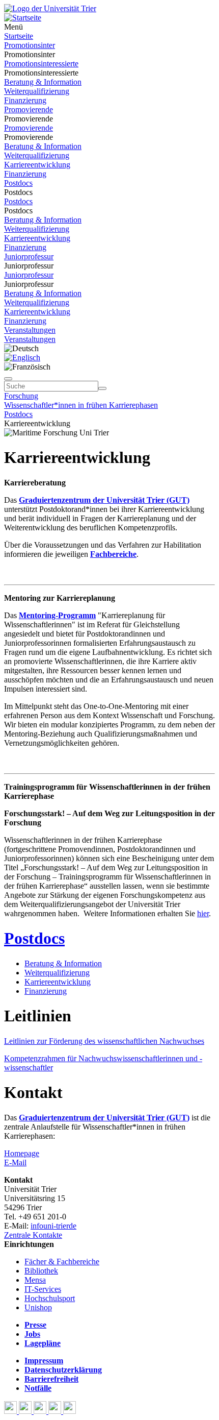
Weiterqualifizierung (36, 91)
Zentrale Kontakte (33, 1235)
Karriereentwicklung (37, 164)
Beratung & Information (42, 82)
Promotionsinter (29, 45)
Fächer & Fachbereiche (61, 1261)
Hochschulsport (49, 1298)
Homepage (21, 1153)
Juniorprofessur (28, 256)
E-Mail (15, 1162)
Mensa (35, 1280)
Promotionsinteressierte (41, 63)
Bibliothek (41, 1270)
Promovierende (28, 109)
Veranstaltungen (30, 330)
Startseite (18, 36)
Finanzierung (25, 100)
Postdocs (18, 183)
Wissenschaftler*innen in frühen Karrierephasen (81, 405)
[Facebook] (11, 1411)
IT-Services (42, 1289)
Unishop (38, 1307)
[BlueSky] (26, 1411)
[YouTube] (41, 1411)
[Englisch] (22, 357)
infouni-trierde (53, 1225)
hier (203, 913)
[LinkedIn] (69, 1411)
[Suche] (8, 378)
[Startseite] (50, 8)
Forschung (21, 395)
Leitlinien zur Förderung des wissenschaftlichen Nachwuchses (104, 1041)
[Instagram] (55, 1411)
